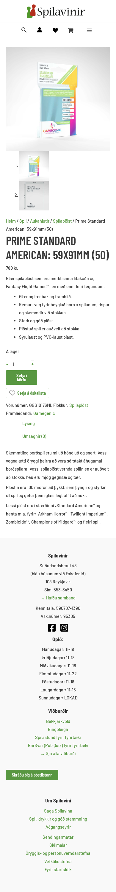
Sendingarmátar (58, 837)
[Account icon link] (39, 29)
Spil (22, 221)
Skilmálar (58, 845)
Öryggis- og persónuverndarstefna (58, 853)
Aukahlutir (39, 221)
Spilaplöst (62, 221)
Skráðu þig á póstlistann (32, 774)
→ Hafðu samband (58, 597)
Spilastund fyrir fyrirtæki (58, 737)
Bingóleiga (58, 729)
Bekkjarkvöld (58, 721)
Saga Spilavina (58, 810)
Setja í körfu (21, 377)
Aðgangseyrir (58, 826)
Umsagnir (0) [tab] (34, 436)
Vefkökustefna (58, 861)
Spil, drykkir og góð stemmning (58, 818)
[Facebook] (51, 627)
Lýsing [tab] (28, 423)
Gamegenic (44, 413)
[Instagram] (64, 627)
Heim (11, 221)
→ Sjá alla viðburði (58, 753)
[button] (24, 30)
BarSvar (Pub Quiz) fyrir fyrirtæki (58, 745)
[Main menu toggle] (89, 30)
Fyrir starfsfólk (58, 869)
